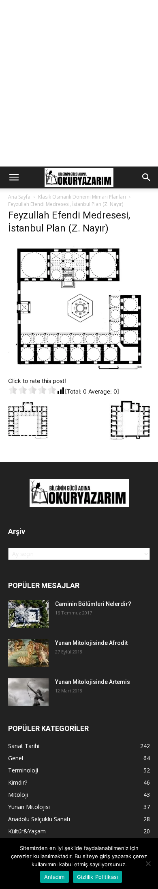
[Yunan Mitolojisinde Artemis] (28, 692)
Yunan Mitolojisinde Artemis (92, 682)
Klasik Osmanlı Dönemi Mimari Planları (82, 196)
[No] (148, 863)
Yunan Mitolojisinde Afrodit (91, 643)
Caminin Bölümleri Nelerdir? (93, 604)
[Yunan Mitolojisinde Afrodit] (28, 653)
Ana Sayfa (19, 196)
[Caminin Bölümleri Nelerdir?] (28, 614)
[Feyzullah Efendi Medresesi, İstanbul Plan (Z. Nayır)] (79, 368)
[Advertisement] (79, 83)
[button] (14, 177)
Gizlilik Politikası (97, 877)
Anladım (54, 877)
